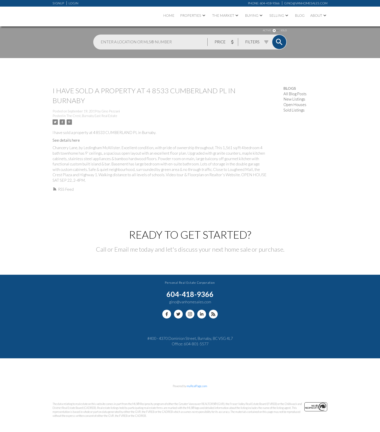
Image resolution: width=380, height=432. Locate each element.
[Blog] (213, 314)
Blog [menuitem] (300, 15)
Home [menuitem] (168, 15)
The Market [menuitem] (223, 15)
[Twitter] (178, 314)
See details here (66, 140)
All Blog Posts (295, 94)
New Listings (294, 99)
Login (73, 3)
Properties (190, 15)
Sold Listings (294, 110)
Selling (276, 15)
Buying (251, 15)
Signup (58, 3)
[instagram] (190, 314)
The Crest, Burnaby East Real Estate (91, 116)
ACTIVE (267, 30)
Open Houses (294, 104)
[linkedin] (201, 314)
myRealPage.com (197, 386)
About (316, 15)
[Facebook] (166, 314)
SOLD (284, 30)
